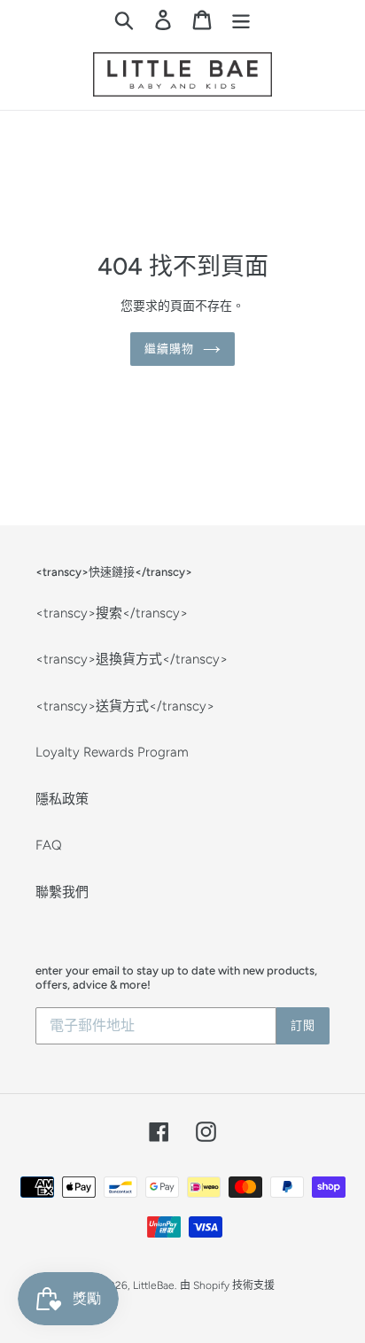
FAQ (48, 845)
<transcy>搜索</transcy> (111, 613)
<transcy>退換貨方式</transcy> (131, 659)
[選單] (240, 19)
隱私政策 (62, 799)
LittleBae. (154, 1285)
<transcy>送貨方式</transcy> (124, 706)
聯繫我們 (62, 892)
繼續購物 (169, 348)
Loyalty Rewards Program (112, 752)
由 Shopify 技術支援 (227, 1285)
